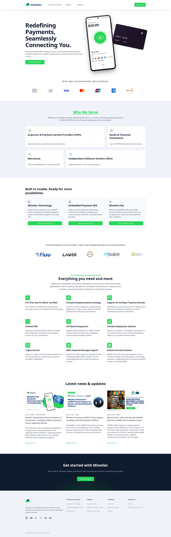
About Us (111, 504)
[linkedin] (26, 518)
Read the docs (85, 479)
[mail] (50, 518)
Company (80, 5)
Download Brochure (44, 223)
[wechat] (45, 518)
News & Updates (113, 507)
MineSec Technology (73, 504)
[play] (36, 518)
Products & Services (55, 5)
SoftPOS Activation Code (95, 507)
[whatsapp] (41, 518)
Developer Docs (92, 511)
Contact (110, 511)
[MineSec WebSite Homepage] (27, 501)
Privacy (130, 504)
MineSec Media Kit (134, 507)
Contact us (140, 5)
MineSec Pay (70, 511)
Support (68, 5)
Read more (29, 443)
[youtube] (31, 518)
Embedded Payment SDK (74, 507)
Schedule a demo (34, 62)
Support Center (92, 504)
